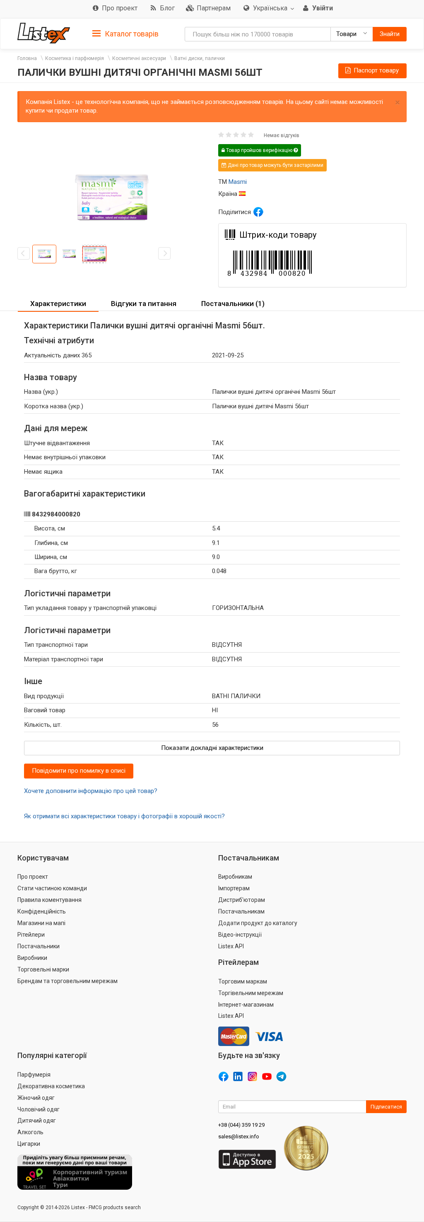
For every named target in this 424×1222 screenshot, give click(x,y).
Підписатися (386, 1107)
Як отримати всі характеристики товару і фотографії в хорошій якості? (124, 816)
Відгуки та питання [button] (143, 303)
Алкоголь (30, 1132)
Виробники (32, 957)
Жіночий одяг (36, 1097)
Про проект (32, 876)
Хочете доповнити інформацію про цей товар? (90, 791)
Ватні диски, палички (199, 58)
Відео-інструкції (240, 934)
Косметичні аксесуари (139, 58)
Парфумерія (34, 1074)
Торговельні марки (43, 969)
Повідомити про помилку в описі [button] (78, 770)
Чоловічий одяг (38, 1109)
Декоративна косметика (51, 1086)
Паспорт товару (375, 70)
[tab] (125, 33)
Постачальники (38, 946)
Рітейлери (31, 934)
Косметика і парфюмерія (74, 58)
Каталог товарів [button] (131, 33)
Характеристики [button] (58, 303)
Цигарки (28, 1143)
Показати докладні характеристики (212, 748)
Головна (27, 58)
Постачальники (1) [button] (233, 303)
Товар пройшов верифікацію (259, 150)
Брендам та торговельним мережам (67, 981)
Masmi (238, 182)
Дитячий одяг (36, 1120)
